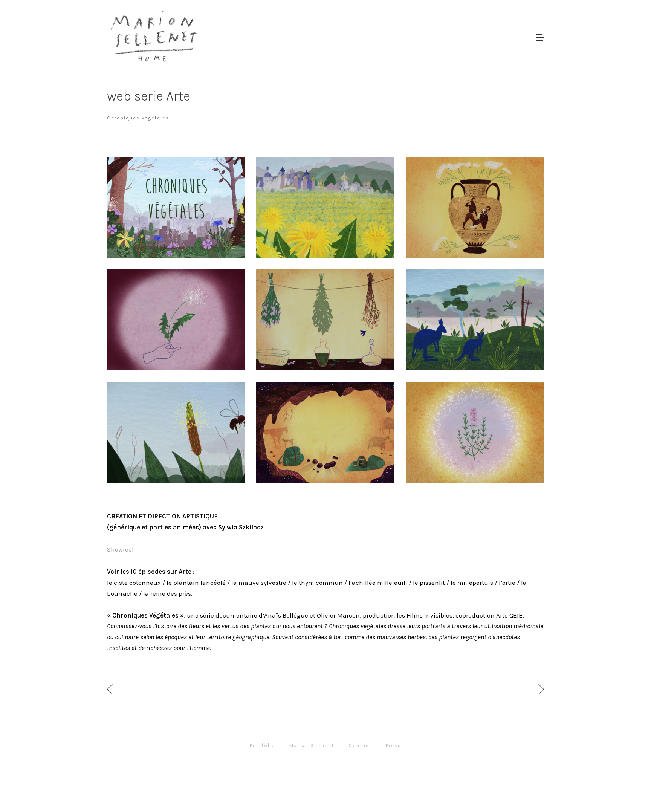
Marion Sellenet (311, 745)
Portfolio (262, 745)
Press (393, 745)
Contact (360, 745)
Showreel (120, 549)
